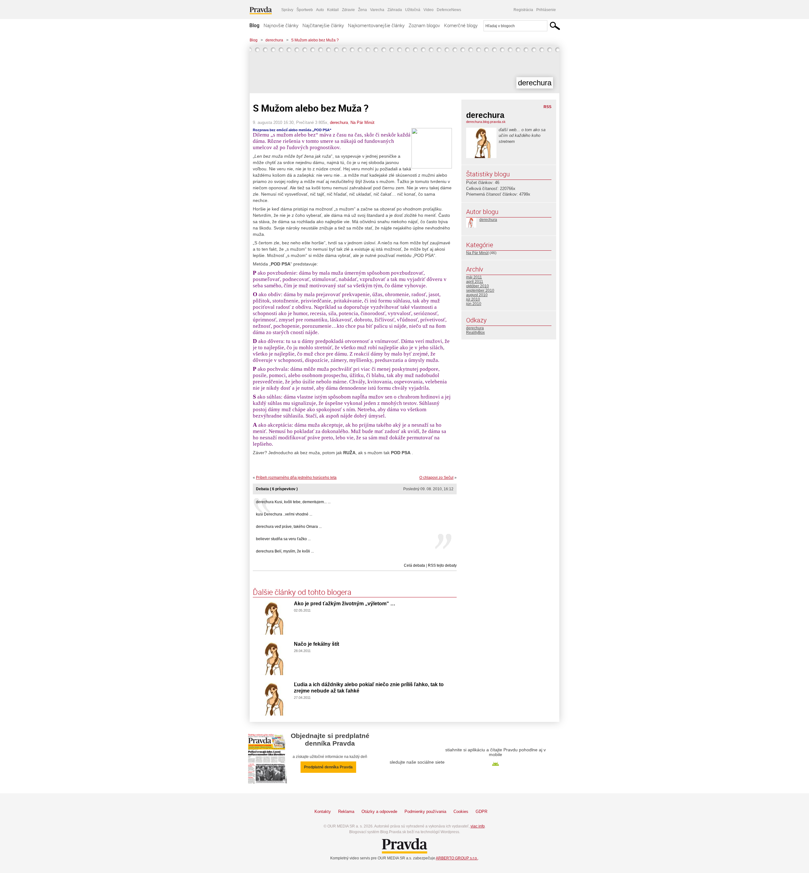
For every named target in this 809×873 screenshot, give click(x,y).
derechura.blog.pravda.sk (486, 122)
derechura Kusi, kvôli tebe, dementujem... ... (293, 502)
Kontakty (322, 811)
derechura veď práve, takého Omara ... (289, 526)
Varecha (377, 10)
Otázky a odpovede (379, 811)
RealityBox (475, 332)
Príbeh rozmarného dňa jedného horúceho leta (296, 477)
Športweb (304, 10)
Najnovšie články (281, 25)
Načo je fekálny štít (316, 644)
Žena (362, 10)
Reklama (346, 811)
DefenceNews (449, 10)
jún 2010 (473, 304)
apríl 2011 (474, 281)
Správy (287, 10)
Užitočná (412, 10)
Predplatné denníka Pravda (328, 767)
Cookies (460, 811)
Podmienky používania (425, 811)
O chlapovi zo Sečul (436, 477)
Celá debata (414, 565)
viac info (478, 826)
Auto (320, 10)
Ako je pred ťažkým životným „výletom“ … (344, 603)
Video (428, 10)
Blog (254, 25)
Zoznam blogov (424, 25)
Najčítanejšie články (323, 25)
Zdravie (348, 10)
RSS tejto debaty (442, 565)
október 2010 (477, 286)
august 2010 (477, 295)
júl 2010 (473, 299)
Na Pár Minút (362, 122)
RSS (547, 107)
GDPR (481, 811)
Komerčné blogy (460, 25)
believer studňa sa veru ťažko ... (283, 539)
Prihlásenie (546, 10)
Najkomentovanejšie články (376, 25)
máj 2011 (474, 277)
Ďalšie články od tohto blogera (302, 592)
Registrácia (523, 10)
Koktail (333, 10)
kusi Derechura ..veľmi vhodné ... (284, 514)
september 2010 (480, 290)
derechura (274, 40)
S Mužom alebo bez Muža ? (315, 40)
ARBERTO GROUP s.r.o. (457, 858)
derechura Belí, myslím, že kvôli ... (285, 551)
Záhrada (394, 10)
